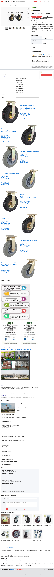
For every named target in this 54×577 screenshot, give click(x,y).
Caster (11, 433)
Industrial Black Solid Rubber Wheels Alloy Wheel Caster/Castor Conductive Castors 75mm (27, 525)
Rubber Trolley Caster (40, 563)
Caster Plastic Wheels (33, 563)
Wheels (9, 433)
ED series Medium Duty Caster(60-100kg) (6, 550)
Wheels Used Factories (11, 563)
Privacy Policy (39, 574)
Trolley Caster (28, 551)
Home (1, 5)
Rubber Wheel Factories (26, 563)
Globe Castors (34, 433)
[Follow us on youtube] (50, 569)
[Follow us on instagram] (49, 569)
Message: (4, 502)
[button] (44, 2)
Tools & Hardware (5, 5)
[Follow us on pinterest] (51, 569)
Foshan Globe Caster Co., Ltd (36, 10)
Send (6, 509)
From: (4, 498)
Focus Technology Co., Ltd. (21, 574)
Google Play (7, 569)
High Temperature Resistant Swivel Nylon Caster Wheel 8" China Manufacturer (48, 525)
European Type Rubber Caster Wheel (26, 539)
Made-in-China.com (24, 572)
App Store (2, 569)
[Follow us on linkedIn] (52, 569)
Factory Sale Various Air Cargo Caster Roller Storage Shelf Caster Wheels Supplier (5, 525)
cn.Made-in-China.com (34, 572)
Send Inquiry (36, 16)
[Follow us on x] (48, 569)
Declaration (35, 574)
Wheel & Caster (10, 5)
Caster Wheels (19, 433)
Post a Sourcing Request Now (23, 509)
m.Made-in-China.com (29, 572)
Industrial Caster (15, 5)
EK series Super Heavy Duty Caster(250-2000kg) (7, 551)
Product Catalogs (12, 547)
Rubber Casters (30, 433)
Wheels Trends (22, 565)
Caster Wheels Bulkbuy (28, 565)
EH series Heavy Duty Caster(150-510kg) (45, 550)
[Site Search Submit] (35, 1)
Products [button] (13, 1)
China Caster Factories (19, 563)
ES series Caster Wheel (16, 551)
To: (4, 500)
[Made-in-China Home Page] (5, 1)
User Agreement (31, 574)
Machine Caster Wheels (11, 565)
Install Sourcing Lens (20, 569)
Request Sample (44, 18)
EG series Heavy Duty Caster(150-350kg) (32, 550)
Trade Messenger (13, 569)
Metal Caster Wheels (3, 565)
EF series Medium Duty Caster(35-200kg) (19, 550)
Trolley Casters (23, 433)
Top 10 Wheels (17, 565)
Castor (7, 433)
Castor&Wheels (14, 433)
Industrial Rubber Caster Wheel (48, 563)
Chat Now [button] (48, 16)
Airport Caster (42, 551)
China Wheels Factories (4, 563)
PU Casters (26, 433)
